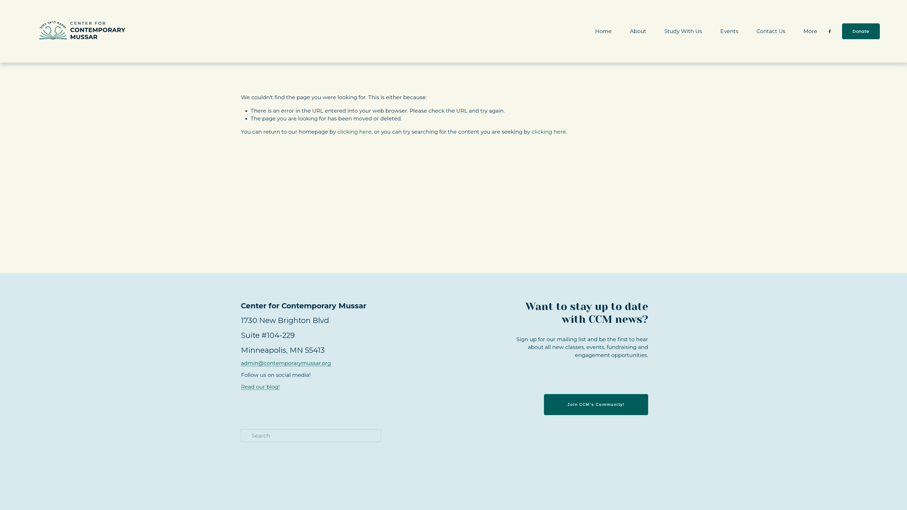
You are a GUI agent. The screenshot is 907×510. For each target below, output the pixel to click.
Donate (861, 31)
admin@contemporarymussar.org (286, 363)
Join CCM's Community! (596, 404)
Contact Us (771, 31)
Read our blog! (260, 386)
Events (729, 31)
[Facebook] (829, 31)
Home (603, 31)
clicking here (354, 131)
